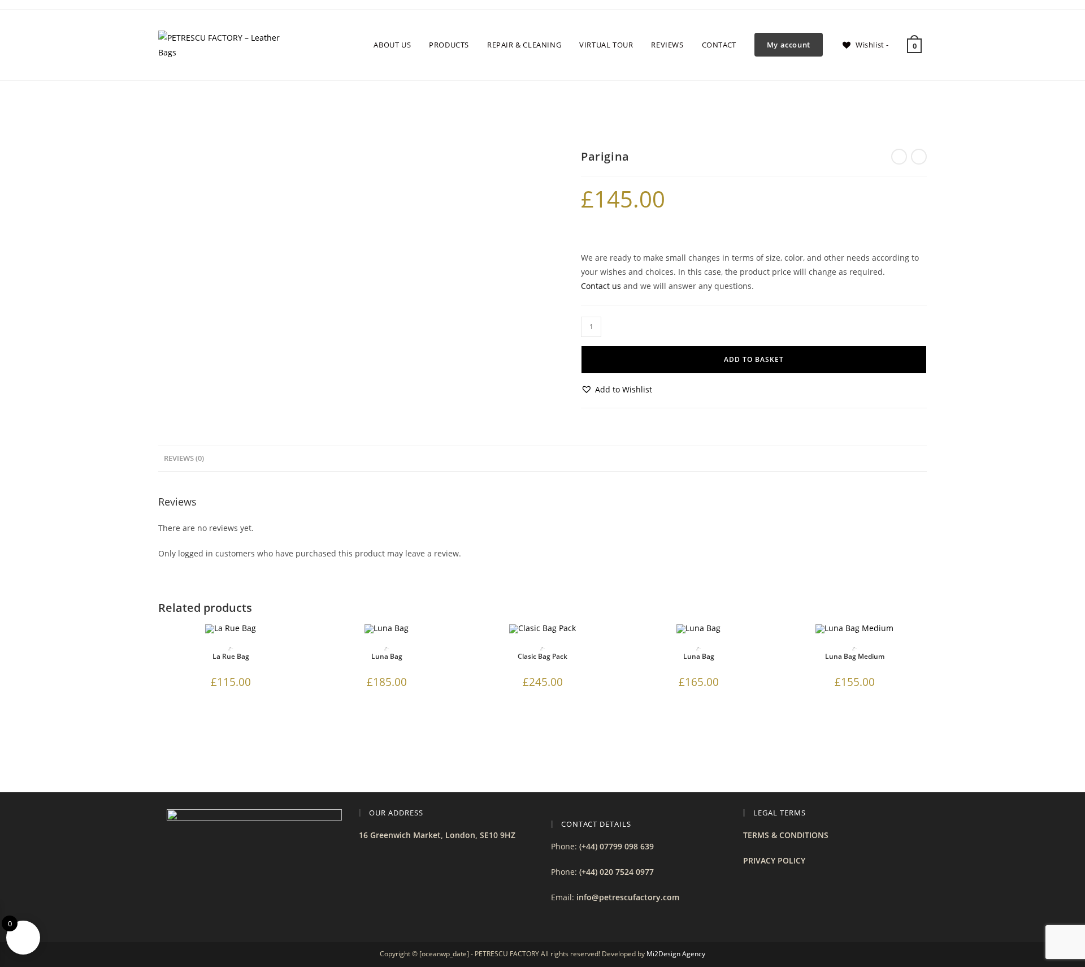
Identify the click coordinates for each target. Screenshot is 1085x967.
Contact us (601, 285)
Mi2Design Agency (675, 954)
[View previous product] (899, 157)
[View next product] (919, 157)
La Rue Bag (230, 656)
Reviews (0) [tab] (184, 458)
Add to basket (754, 359)
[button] (616, 389)
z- (230, 648)
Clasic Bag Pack (542, 656)
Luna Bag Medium (854, 656)
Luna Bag (386, 656)
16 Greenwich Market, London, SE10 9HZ (437, 835)
